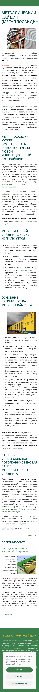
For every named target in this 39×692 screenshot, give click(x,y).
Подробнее (5, 614)
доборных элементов (12, 194)
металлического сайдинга (14, 95)
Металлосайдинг (8, 107)
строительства (26, 270)
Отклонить (19, 676)
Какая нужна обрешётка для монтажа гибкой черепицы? (15, 550)
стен (8, 438)
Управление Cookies (19, 683)
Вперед (31, 536)
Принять (19, 670)
